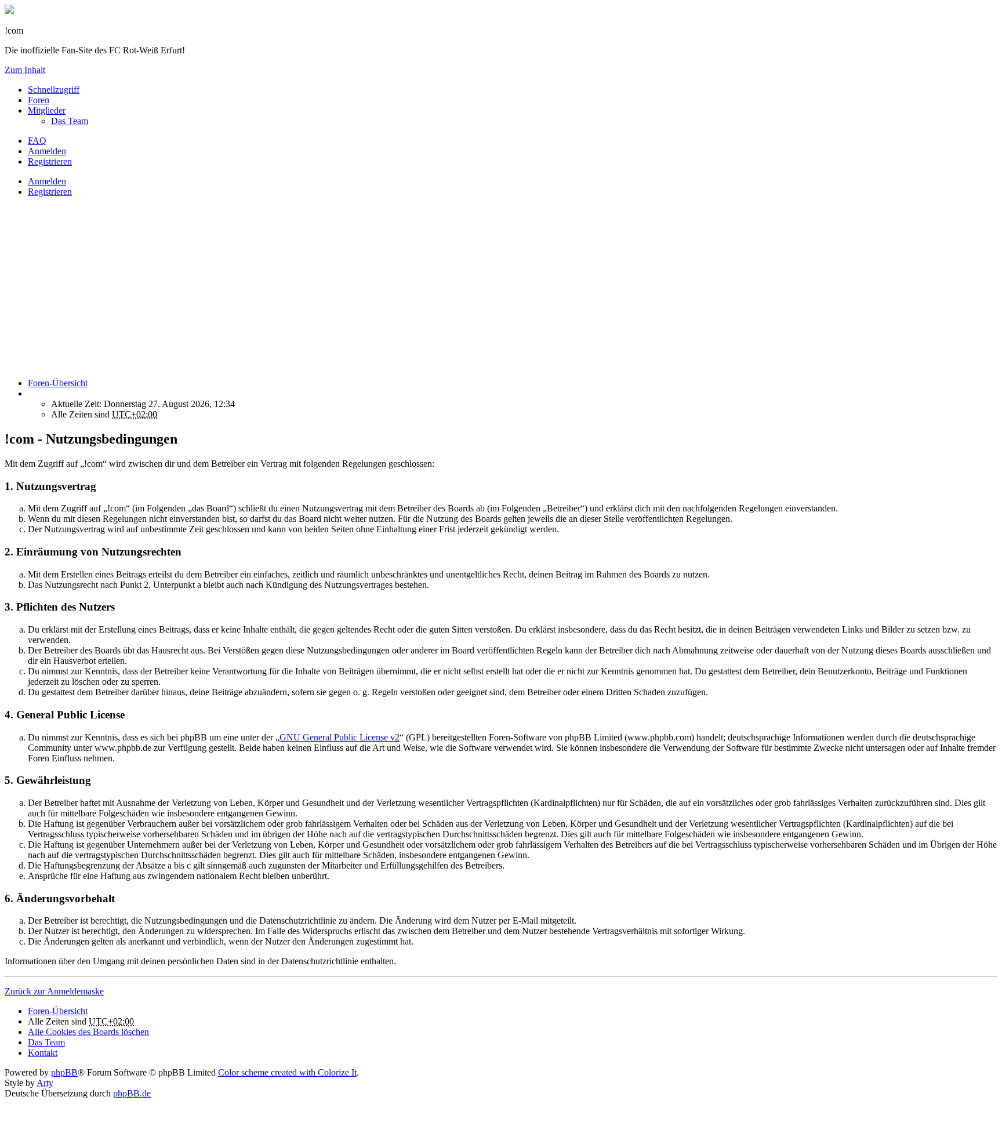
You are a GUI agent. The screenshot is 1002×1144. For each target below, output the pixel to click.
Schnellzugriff (53, 90)
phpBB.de (132, 1093)
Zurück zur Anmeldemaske (54, 991)
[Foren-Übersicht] (9, 11)
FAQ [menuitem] (37, 141)
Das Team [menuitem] (69, 121)
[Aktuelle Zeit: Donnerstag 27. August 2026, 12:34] (31, 393)
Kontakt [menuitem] (42, 1053)
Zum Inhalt (25, 70)
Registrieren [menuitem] (50, 161)
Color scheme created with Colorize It (287, 1072)
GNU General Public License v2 (339, 737)
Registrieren (50, 192)
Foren (38, 100)
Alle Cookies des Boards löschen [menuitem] (88, 1032)
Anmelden (47, 181)
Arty (45, 1083)
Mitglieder (47, 110)
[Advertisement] (352, 287)
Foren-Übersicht (58, 1011)
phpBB (64, 1072)
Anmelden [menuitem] (47, 151)
